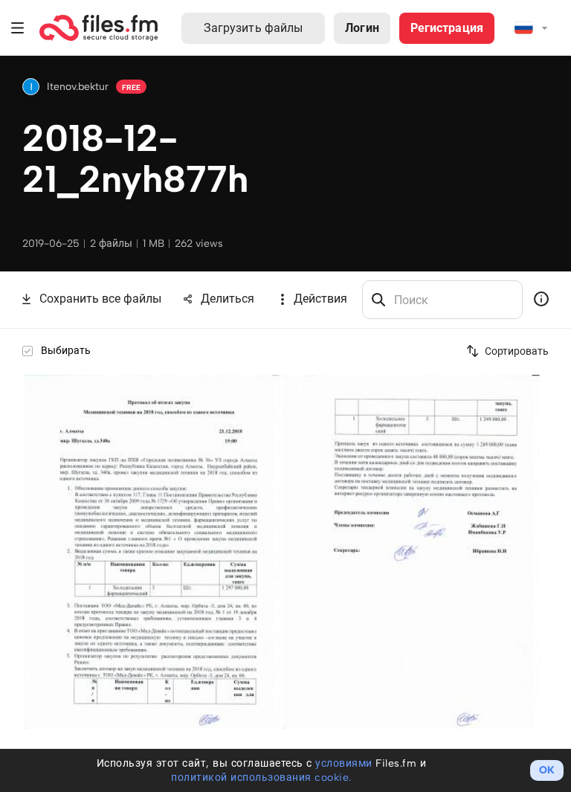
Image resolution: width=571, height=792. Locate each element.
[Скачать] (270, 385)
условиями (343, 763)
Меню (18, 28)
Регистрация (446, 28)
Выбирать (66, 350)
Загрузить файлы (253, 28)
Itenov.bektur (78, 86)
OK (547, 770)
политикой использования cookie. (261, 777)
